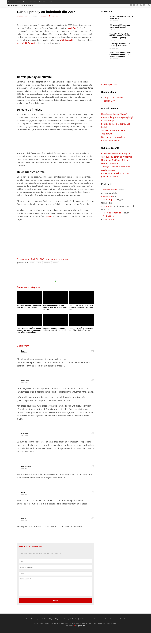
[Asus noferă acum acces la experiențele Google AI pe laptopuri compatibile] (104, 53)
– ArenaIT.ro (107, 196)
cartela (32, 263)
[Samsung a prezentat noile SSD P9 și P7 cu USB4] (104, 44)
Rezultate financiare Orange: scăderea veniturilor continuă (54, 329)
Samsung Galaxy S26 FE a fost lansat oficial (121, 17)
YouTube (33, 2)
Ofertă (50, 2)
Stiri (9, 2)
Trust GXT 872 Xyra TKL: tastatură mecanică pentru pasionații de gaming (120, 36)
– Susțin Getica (108, 216)
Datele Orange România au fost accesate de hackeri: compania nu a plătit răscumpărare (29, 330)
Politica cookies (91, 619)
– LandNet (106, 206)
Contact (113, 619)
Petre (23, 351)
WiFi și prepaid (66, 40)
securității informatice (27, 43)
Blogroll (58, 619)
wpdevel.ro (81, 626)
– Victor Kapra (107, 199)
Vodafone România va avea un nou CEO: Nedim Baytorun (81, 329)
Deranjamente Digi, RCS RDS (30, 259)
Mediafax (71, 28)
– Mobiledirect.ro (109, 189)
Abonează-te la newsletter (58, 259)
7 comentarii (54, 16)
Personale (17, 2)
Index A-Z (122, 619)
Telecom (44, 16)
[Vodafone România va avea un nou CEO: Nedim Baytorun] (81, 320)
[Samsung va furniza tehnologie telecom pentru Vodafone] (29, 297)
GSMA (48, 216)
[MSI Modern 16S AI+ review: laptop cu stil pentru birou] (104, 26)
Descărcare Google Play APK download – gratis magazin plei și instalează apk (117, 117)
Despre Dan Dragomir (33, 619)
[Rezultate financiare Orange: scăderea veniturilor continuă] (55, 320)
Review (25, 2)
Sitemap (66, 619)
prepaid (39, 263)
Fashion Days (109, 100)
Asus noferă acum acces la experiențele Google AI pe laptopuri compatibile (120, 54)
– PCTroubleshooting (111, 212)
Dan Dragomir (26, 466)
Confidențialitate (78, 619)
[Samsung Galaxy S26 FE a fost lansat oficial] (104, 17)
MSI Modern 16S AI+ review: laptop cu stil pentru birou (120, 26)
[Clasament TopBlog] (117, 229)
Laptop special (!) (109, 84)
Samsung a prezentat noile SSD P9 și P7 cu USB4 (120, 45)
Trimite (55, 601)
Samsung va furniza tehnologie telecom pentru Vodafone (29, 306)
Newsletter (42, 2)
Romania (47, 263)
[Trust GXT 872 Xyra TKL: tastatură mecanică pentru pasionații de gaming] (104, 34)
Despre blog (48, 619)
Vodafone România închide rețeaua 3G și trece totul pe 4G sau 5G (54, 307)
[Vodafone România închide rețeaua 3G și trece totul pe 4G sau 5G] (55, 297)
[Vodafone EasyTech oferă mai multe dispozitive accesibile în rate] (81, 297)
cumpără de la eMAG (113, 97)
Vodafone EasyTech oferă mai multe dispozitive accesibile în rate (81, 307)
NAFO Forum (109, 219)
